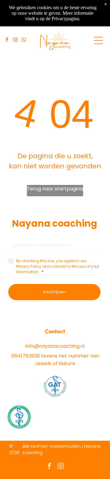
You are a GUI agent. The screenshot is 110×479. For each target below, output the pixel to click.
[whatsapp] (24, 40)
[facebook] (7, 40)
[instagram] (15, 40)
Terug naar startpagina (55, 188)
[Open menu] (98, 40)
